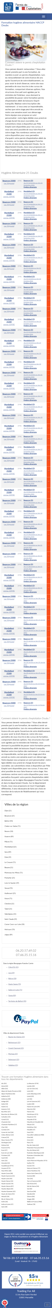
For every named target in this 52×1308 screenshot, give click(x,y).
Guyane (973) (5, 1168)
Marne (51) (30, 1111)
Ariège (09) (4, 1101)
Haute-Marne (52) (7, 1181)
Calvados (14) (5, 1117)
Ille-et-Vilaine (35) (7, 1199)
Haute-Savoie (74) (7, 1183)
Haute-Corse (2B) (7, 1173)
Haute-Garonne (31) (8, 1176)
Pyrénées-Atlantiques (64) (35, 1153)
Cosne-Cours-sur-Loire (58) (14, 924)
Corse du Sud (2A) (7, 1132)
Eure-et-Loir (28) (6, 1153)
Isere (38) (4, 1207)
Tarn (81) (30, 1178)
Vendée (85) (31, 1194)
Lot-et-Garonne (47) (33, 1101)
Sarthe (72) (30, 1163)
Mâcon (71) (8, 842)
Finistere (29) (5, 1155)
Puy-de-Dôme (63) (33, 1150)
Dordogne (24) (6, 1142)
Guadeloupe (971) (7, 1165)
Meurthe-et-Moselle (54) (35, 1122)
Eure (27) (4, 1150)
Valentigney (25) (10, 914)
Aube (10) (4, 1104)
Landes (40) (31, 1086)
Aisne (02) (4, 1086)
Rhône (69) (30, 1158)
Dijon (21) (8, 811)
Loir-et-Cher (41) (32, 1088)
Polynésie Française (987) (35, 1147)
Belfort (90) (9, 821)
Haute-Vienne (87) (7, 1186)
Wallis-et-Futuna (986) (34, 1201)
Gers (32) (4, 1160)
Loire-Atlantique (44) (34, 1094)
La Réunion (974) (32, 1083)
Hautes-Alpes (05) (7, 1189)
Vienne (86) (31, 1196)
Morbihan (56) (31, 1127)
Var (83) (29, 1189)
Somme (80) (31, 1176)
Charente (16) (5, 1122)
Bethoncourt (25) (14, 1043)
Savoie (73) (30, 1165)
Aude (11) (4, 1106)
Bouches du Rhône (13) (9, 1114)
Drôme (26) (5, 1145)
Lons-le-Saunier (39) (12, 883)
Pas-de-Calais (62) (33, 1145)
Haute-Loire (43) (6, 1178)
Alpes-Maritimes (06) (8, 1094)
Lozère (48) (30, 1104)
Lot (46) (29, 1099)
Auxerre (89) (9, 836)
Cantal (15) (5, 1119)
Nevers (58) (9, 831)
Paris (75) (30, 1142)
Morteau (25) (13, 1054)
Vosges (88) (30, 1199)
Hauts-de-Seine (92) (8, 1194)
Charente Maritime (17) (9, 1124)
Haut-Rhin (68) (6, 1171)
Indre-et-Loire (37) (7, 1204)
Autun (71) (8, 898)
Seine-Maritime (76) (33, 1171)
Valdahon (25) (13, 1065)
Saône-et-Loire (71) (15, 990)
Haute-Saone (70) (14, 984)
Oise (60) (30, 1137)
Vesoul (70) (8, 888)
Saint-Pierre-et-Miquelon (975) (37, 1160)
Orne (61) (30, 1140)
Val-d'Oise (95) (32, 1183)
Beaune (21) (9, 867)
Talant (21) (8, 909)
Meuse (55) (30, 1124)
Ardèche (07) (5, 1096)
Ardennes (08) (6, 1099)
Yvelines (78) (31, 1204)
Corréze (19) (5, 1129)
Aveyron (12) (5, 1109)
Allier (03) (4, 1088)
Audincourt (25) (10, 893)
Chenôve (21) (9, 904)
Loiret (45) (30, 1096)
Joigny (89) (8, 935)
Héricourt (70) (10, 929)
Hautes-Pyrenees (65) (8, 1191)
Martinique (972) (32, 1114)
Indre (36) (4, 1201)
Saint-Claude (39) (11, 919)
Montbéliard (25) (10, 847)
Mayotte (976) (31, 1119)
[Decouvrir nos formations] (26, 1216)
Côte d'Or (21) (13, 967)
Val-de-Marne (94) (33, 1186)
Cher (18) (4, 1127)
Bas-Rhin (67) (5, 1111)
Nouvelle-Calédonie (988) (35, 1135)
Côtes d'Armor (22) (7, 1135)
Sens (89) (8, 852)
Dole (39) (8, 857)
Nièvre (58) (12, 978)
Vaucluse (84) (31, 1191)
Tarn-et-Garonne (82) (34, 1181)
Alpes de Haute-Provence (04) (11, 1091)
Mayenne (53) (31, 1117)
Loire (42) (30, 1091)
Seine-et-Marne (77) (33, 1168)
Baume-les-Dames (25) (16, 1037)
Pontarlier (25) (10, 878)
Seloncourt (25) (13, 1060)
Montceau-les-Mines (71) (14, 873)
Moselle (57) (31, 1129)
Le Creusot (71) (10, 862)
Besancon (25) (10, 816)
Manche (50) (31, 1109)
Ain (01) (4, 1083)
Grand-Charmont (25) (16, 1048)
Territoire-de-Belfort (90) (17, 1001)
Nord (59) (30, 1132)
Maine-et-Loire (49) (33, 1106)
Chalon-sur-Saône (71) (12, 826)
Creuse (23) (5, 1137)
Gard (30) (4, 1158)
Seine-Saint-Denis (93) (34, 1173)
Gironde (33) (5, 1163)
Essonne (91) (5, 1147)
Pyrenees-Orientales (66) (35, 1155)
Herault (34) (5, 1196)
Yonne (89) (12, 995)
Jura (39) (11, 973)
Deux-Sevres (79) (7, 1140)
